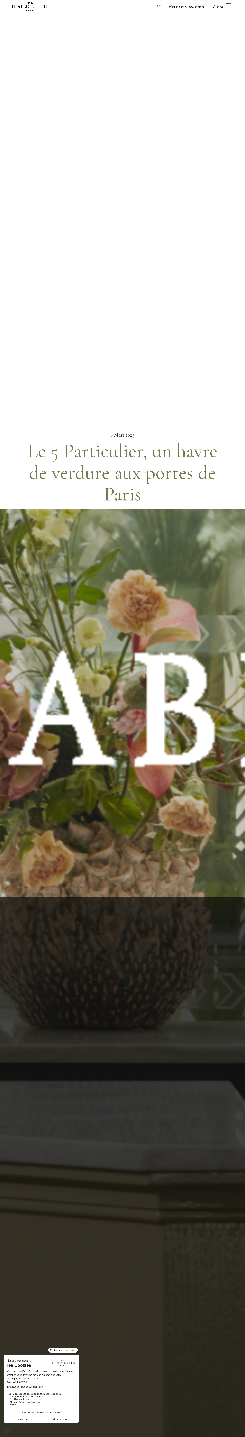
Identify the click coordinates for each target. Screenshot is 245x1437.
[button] (158, 6)
